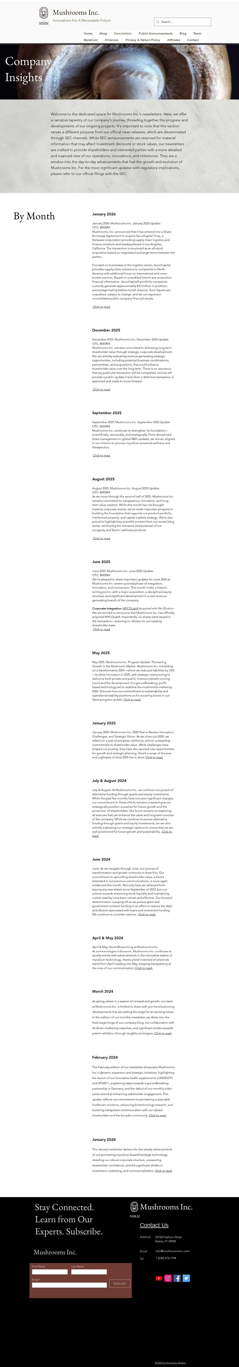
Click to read (163, 1170)
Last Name (77, 1266)
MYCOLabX (131, 608)
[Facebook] (177, 1278)
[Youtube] (158, 1278)
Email (35, 1279)
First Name (38, 1266)
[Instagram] (168, 1278)
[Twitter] (186, 1278)
